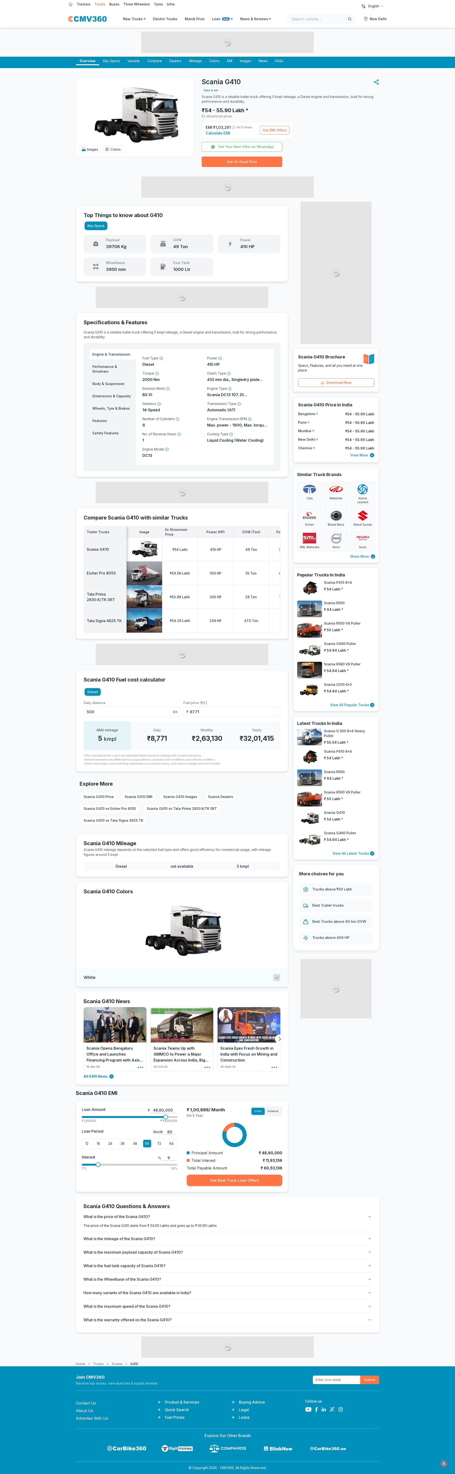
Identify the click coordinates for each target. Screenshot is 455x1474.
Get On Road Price (242, 162)
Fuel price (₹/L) (195, 703)
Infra (171, 4)
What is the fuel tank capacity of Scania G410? (124, 1265)
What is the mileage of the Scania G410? (119, 1238)
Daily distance (94, 703)
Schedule (273, 1111)
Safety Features (105, 433)
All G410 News (95, 1076)
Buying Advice (252, 1402)
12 (86, 1143)
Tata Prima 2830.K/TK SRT (101, 597)
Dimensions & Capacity (111, 396)
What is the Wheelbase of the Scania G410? (122, 1279)
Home (80, 1364)
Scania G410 (98, 549)
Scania (117, 1364)
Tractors (84, 4)
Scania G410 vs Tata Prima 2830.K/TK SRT (182, 809)
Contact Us (86, 1403)
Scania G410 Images (180, 797)
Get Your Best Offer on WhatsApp (246, 147)
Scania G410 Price (99, 797)
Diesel (92, 692)
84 (171, 1143)
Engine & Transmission (111, 354)
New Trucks (133, 19)
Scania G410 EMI (138, 797)
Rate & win (211, 90)
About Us (84, 1410)
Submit (369, 1380)
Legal (244, 1409)
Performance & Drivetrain (104, 369)
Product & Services (182, 1402)
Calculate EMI (218, 133)
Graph (258, 1111)
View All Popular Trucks (349, 705)
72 (159, 1143)
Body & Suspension (108, 384)
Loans (244, 1417)
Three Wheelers (136, 4)
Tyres (158, 4)
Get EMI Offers (275, 130)
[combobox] (376, 6)
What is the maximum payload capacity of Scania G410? (133, 1252)
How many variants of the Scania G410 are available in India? (137, 1292)
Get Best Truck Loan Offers (234, 1180)
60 (147, 1143)
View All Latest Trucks (350, 853)
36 (123, 1143)
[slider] (165, 1117)
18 (98, 1143)
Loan (220, 19)
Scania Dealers (220, 797)
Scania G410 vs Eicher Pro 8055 (110, 809)
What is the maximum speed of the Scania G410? (126, 1306)
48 (135, 1143)
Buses (114, 4)
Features (99, 421)
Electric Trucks (165, 19)
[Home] (87, 19)
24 (110, 1143)
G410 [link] (134, 1364)
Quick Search (177, 1409)
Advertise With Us (92, 1418)
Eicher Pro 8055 (101, 573)
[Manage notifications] (444, 1463)
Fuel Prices (174, 1417)
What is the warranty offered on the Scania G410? (127, 1319)
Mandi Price (195, 19)
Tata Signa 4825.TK (104, 620)
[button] (376, 82)
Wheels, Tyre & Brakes (111, 408)
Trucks (99, 4)
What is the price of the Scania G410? (116, 1216)
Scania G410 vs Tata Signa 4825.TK (113, 820)
